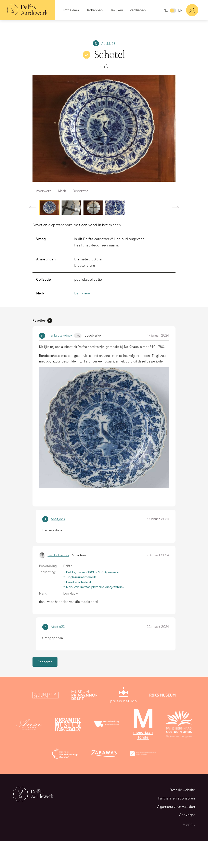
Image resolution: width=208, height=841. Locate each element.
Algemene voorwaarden (176, 806)
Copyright (187, 814)
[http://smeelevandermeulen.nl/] (106, 725)
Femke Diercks (58, 555)
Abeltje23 (108, 43)
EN (180, 10)
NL (166, 10)
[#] (197, 10)
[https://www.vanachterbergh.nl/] (65, 754)
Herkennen (94, 10)
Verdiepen (138, 10)
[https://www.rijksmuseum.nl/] (162, 696)
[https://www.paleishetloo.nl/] (123, 696)
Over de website (182, 790)
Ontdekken (70, 10)
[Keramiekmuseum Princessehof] (67, 725)
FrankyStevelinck (64, 335)
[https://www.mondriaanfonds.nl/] (143, 725)
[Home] (27, 10)
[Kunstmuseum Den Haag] (45, 696)
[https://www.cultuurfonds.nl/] (179, 725)
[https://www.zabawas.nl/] (104, 754)
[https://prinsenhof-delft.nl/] (84, 696)
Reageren (45, 662)
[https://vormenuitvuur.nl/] (143, 754)
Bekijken (116, 10)
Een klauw (82, 293)
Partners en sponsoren (176, 798)
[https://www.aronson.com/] (28, 725)
